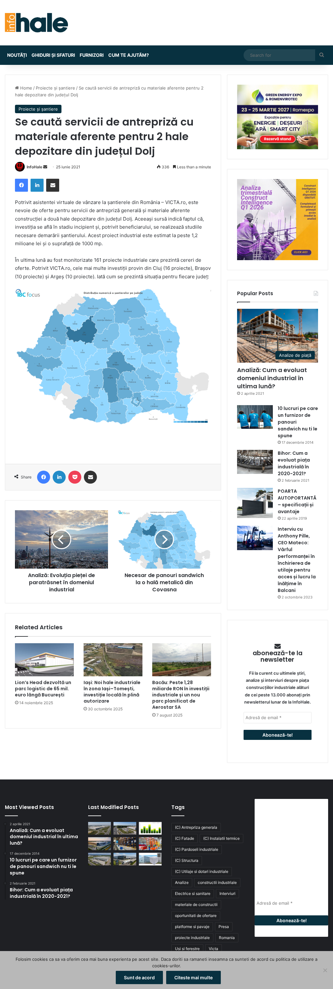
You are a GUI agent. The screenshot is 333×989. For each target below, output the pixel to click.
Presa (224, 926)
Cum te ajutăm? (128, 55)
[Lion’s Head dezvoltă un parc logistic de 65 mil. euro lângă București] (44, 659)
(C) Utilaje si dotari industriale (201, 871)
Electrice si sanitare (192, 893)
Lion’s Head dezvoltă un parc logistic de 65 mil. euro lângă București (43, 688)
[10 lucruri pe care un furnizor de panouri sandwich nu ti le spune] (255, 417)
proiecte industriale (192, 937)
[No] (325, 970)
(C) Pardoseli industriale (196, 849)
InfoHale (34, 166)
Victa (213, 948)
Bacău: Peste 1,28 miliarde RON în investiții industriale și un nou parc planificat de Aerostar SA (180, 694)
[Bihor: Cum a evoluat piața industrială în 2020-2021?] (255, 462)
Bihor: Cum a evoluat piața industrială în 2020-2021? (294, 463)
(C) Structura (186, 860)
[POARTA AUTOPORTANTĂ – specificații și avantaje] (255, 503)
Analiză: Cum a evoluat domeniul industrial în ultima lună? (272, 378)
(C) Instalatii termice (221, 838)
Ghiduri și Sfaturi (53, 55)
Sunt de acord (139, 977)
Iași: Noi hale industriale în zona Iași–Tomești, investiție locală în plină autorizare (112, 691)
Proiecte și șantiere (55, 87)
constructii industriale (217, 882)
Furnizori (92, 55)
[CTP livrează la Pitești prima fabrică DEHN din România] (99, 859)
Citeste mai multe (193, 977)
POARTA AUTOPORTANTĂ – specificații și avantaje (297, 501)
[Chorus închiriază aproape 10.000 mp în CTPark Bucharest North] (124, 828)
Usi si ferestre (187, 948)
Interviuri (227, 893)
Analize (182, 882)
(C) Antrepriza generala (196, 827)
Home (25, 87)
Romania (227, 937)
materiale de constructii (196, 904)
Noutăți (17, 55)
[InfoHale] (36, 22)
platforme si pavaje (192, 926)
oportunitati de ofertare (196, 915)
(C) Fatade (184, 838)
